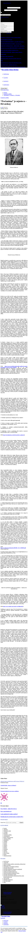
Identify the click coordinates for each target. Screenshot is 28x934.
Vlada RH (5, 862)
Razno (4, 854)
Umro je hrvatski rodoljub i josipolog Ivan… (10, 50)
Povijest (5, 842)
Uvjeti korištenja (7, 893)
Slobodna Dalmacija (8, 879)
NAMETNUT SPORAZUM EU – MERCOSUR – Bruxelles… (13, 45)
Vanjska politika (7, 838)
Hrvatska (5, 833)
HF (2, 107)
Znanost (5, 845)
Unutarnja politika (5, 97)
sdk (9, 781)
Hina (4, 882)
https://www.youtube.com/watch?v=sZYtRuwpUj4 (13, 606)
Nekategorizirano (7, 855)
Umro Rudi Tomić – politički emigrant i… (9, 64)
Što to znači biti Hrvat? (6, 811)
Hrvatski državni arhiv (8, 868)
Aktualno (5, 829)
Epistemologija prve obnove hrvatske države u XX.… (11, 62)
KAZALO (5, 81)
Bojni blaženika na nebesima (6, 39)
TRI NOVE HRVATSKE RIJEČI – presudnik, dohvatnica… (12, 41)
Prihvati (20, 930)
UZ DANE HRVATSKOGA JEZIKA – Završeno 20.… (11, 43)
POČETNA (6, 861)
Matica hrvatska (7, 865)
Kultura (5, 844)
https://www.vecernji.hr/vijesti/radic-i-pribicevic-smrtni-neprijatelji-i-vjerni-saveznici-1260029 (14, 367)
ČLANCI (5, 77)
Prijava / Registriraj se (7, 3)
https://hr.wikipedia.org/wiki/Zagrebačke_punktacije (13, 434)
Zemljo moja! (3, 54)
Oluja (2, 60)
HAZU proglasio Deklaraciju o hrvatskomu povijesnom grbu (13, 66)
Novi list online (6, 881)
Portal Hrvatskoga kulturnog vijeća (11, 873)
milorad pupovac (4, 781)
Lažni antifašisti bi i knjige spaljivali (9, 814)
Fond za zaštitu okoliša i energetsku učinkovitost (14, 864)
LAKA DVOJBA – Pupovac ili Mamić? (8, 785)
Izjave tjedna (6, 853)
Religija (5, 847)
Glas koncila (6, 878)
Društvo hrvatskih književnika (10, 871)
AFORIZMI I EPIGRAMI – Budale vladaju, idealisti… (12, 52)
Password (2, 10)
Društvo (5, 846)
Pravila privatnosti (7, 892)
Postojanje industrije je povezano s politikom (10, 791)
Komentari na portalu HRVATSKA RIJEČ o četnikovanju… (13, 48)
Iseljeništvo (6, 840)
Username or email (4, 7)
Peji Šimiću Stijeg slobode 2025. (7, 56)
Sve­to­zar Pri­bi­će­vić (19, 781)
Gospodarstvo (6, 836)
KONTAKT (6, 84)
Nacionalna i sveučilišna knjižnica (11, 866)
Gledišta (5, 841)
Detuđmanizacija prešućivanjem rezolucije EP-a (12, 816)
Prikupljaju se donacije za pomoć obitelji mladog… (11, 37)
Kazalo (5, 828)
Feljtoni (5, 850)
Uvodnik (5, 832)
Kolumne (5, 849)
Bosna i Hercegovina (8, 837)
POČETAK (6, 74)
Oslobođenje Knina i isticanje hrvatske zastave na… (11, 58)
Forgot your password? (5, 17)
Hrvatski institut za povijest (9, 870)
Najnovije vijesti (7, 831)
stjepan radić (12, 781)
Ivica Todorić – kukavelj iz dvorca (9, 808)
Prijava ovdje (9, 33)
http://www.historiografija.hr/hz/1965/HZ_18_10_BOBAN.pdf (13, 547)
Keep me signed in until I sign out (8, 12)
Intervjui (5, 851)
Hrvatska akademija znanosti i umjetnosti (12, 869)
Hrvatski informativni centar (9, 874)
